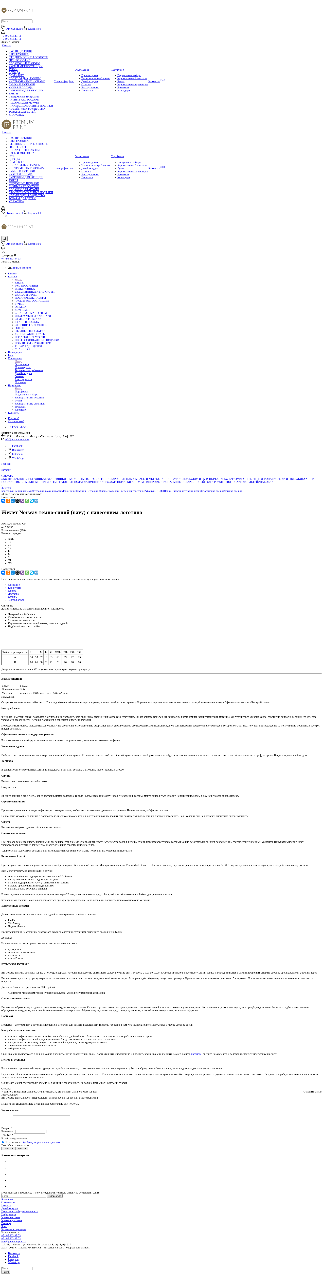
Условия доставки (11, 1220)
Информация (8, 1214)
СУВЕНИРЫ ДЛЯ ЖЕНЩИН (29, 481)
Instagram (17, 454)
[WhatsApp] (27, 501)
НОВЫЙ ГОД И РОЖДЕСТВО (213, 481)
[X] (17, 501)
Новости (6, 1205)
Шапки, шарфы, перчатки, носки (182, 491)
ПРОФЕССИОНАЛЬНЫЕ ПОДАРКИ (172, 481)
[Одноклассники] (8, 501)
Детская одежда (233, 491)
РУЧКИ (176, 478)
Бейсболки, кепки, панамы (16, 491)
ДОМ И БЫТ (199, 478)
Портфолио (21, 391)
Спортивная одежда (212, 491)
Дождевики (68, 491)
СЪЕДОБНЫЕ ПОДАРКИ (72, 481)
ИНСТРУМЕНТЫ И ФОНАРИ (257, 478)
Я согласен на (32, 1142)
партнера (196, 1054)
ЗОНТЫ (52, 481)
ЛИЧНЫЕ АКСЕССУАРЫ (102, 481)
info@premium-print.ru (17, 439)
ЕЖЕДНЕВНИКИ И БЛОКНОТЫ (65, 478)
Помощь (6, 1223)
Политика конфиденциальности (19, 1211)
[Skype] (32, 501)
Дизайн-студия (9, 1208)
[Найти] (2, 25)
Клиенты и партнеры (13, 1229)
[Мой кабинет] (3, 32)
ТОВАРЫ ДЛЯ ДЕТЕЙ (244, 481)
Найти (6, 1272)
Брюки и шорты (53, 491)
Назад (18, 279)
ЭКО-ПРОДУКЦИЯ (13, 478)
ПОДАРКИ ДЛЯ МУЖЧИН (134, 481)
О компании (22, 364)
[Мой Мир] (13, 501)
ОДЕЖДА (186, 478)
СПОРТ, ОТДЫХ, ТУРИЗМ (223, 478)
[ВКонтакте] (3, 501)
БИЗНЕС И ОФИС (95, 478)
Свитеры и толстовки (131, 491)
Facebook (17, 445)
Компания (7, 1199)
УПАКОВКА (266, 481)
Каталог (19, 282)
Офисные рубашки (108, 491)
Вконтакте (18, 450)
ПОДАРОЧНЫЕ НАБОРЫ (122, 478)
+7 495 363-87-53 (11, 35)
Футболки (38, 491)
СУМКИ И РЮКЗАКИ (288, 478)
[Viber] (22, 501)
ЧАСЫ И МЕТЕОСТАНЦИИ (155, 478)
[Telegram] (36, 501)
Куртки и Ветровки (86, 491)
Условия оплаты (10, 1217)
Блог (4, 1226)
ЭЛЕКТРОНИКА (35, 478)
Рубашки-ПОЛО (153, 491)
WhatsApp (18, 458)
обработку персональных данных (41, 1142)
